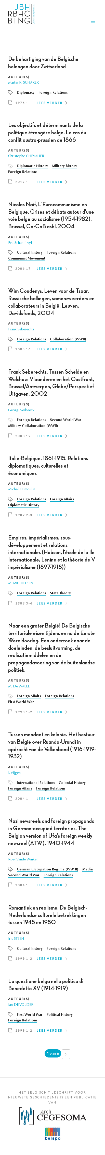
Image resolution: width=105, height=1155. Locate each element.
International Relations (36, 783)
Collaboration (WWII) (68, 339)
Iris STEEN (16, 939)
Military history (64, 166)
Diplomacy (25, 93)
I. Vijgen (14, 773)
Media (87, 869)
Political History (60, 1015)
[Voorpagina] (21, 15)
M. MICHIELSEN (20, 583)
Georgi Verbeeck (21, 410)
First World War (21, 702)
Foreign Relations (53, 93)
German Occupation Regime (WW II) (47, 869)
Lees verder (50, 102)
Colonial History (72, 783)
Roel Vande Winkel (22, 859)
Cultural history (30, 253)
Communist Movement (26, 259)
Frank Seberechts (21, 329)
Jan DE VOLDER (20, 1005)
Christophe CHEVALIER (26, 156)
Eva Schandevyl (20, 243)
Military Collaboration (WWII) (33, 426)
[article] (52, 82)
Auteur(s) (19, 77)
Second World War (65, 420)
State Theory (60, 593)
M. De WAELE (19, 686)
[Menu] (94, 23)
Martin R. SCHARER (23, 83)
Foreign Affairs (62, 499)
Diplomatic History (32, 166)
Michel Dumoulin (21, 489)
